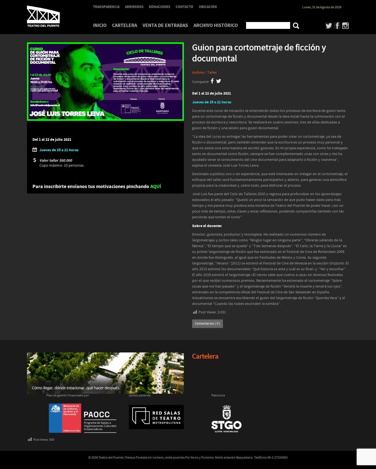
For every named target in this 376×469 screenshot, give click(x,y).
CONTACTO (184, 6)
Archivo (198, 72)
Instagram (345, 25)
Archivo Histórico (216, 25)
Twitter (329, 25)
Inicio (100, 25)
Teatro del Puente (50, 16)
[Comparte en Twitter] (218, 81)
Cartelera (124, 25)
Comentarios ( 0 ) (207, 323)
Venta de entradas (165, 25)
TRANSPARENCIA (106, 6)
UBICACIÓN (208, 6)
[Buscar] (296, 25)
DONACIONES (159, 6)
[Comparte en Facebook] (212, 81)
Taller (212, 72)
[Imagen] (105, 81)
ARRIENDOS (134, 6)
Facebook (337, 25)
